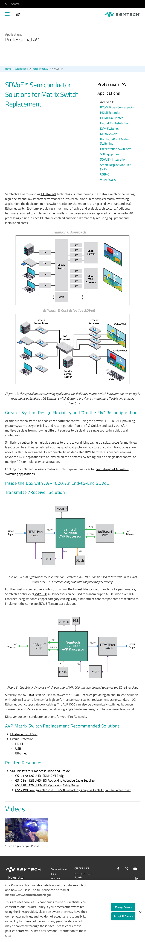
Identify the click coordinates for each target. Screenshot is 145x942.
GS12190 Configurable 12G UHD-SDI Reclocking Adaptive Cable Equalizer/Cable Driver (72, 790)
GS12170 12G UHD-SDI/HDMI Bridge (40, 775)
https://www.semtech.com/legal (28, 894)
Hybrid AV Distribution (115, 123)
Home (8, 69)
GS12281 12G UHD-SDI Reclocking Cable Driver (47, 785)
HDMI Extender (110, 113)
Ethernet (21, 753)
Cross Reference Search (83, 875)
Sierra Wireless (59, 869)
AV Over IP (107, 102)
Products (55, 878)
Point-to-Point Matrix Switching (114, 141)
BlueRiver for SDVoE (23, 734)
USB (18, 748)
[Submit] (7, 4)
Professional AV (40, 69)
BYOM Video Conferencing (117, 107)
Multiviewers (108, 134)
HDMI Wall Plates (111, 118)
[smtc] (122, 14)
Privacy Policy (35, 906)
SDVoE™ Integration (113, 159)
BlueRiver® (48, 194)
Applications (21, 69)
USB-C (104, 174)
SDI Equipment (110, 154)
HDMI (19, 743)
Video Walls (108, 180)
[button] (140, 912)
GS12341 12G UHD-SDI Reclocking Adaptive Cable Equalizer (55, 780)
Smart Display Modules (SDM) (115, 167)
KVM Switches (109, 129)
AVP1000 (40, 594)
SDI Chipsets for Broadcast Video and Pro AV (40, 770)
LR (54, 874)
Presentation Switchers (115, 149)
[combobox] (26, 4)
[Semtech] (27, 873)
